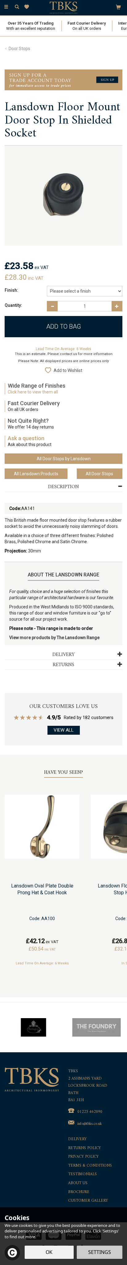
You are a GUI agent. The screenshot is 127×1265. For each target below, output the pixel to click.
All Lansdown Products (36, 473)
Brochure (78, 1192)
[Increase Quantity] (117, 306)
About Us (78, 1183)
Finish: (11, 290)
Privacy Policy (83, 1157)
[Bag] (118, 7)
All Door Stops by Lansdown (64, 458)
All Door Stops (99, 473)
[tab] (63, 487)
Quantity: (13, 305)
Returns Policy (84, 1148)
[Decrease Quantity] (52, 306)
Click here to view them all (33, 391)
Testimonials (82, 1174)
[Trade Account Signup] (63, 79)
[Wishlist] (27, 7)
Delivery (77, 1139)
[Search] (17, 7)
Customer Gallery (88, 1201)
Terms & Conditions (90, 1166)
